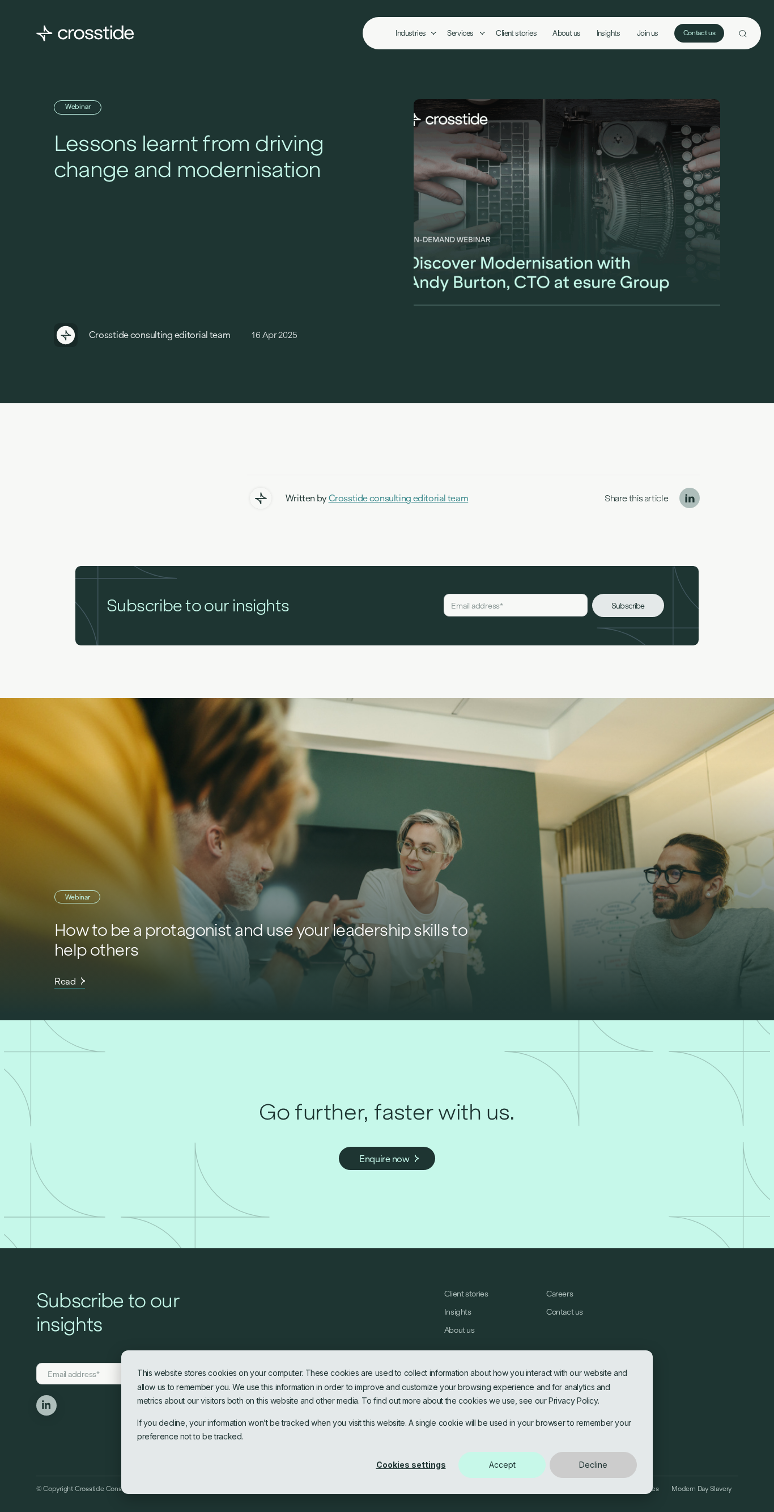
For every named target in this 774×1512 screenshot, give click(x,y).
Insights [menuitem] (608, 33)
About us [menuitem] (566, 33)
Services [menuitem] (461, 33)
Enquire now (384, 1159)
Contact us (699, 33)
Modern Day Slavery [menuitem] (701, 1489)
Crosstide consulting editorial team (160, 335)
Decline (593, 1464)
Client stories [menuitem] (516, 33)
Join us (647, 33)
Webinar (78, 107)
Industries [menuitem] (410, 33)
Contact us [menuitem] (564, 1311)
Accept (502, 1464)
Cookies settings (411, 1464)
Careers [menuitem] (559, 1293)
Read (65, 981)
